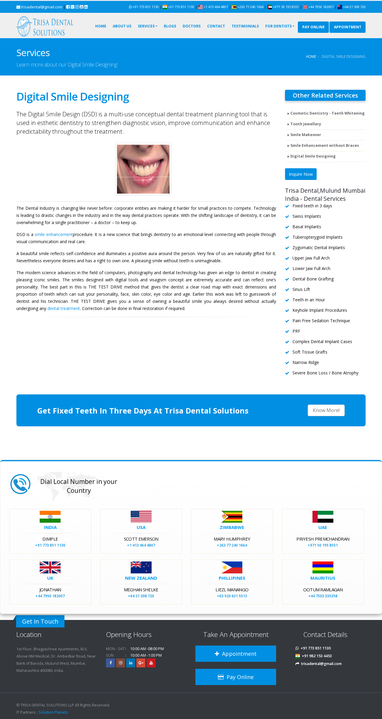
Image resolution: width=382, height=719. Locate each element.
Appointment (238, 653)
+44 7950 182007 (321, 6)
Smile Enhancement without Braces (324, 145)
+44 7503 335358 (323, 595)
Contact (216, 26)
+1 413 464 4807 (215, 6)
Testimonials (245, 26)
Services (146, 26)
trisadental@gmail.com (41, 7)
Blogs (170, 26)
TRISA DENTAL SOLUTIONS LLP (47, 705)
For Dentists (278, 26)
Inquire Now (301, 174)
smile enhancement (54, 234)
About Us (122, 26)
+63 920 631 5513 (232, 595)
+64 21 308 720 (354, 6)
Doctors (192, 26)
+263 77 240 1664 (250, 6)
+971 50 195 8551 (286, 6)
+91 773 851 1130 (146, 6)
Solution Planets (53, 712)
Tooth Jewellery (305, 123)
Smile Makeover (305, 134)
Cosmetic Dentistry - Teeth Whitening (327, 113)
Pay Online (313, 27)
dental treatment (63, 308)
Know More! (326, 410)
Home (100, 26)
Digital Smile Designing (313, 156)
